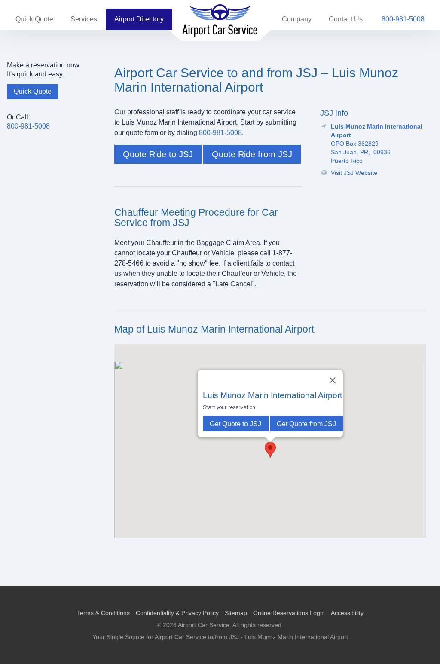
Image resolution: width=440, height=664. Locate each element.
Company (297, 19)
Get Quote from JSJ (306, 424)
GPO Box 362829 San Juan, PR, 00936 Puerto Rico (376, 144)
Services (83, 19)
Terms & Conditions (103, 612)
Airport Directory (139, 19)
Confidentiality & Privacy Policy (177, 612)
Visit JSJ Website (354, 172)
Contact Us (346, 19)
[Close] (332, 380)
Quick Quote (34, 19)
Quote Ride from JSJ (252, 154)
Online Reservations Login (289, 612)
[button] (270, 449)
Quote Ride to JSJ (158, 154)
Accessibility (347, 612)
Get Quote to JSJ (235, 424)
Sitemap (236, 612)
